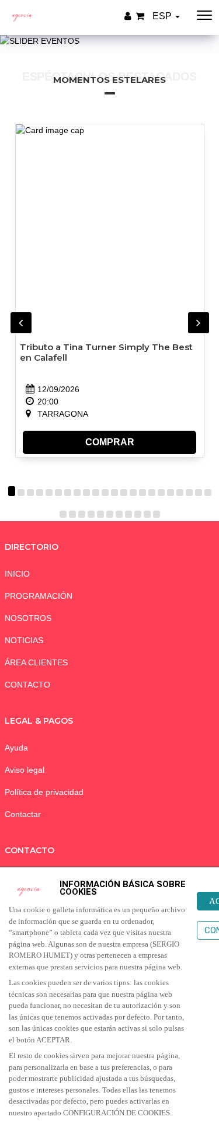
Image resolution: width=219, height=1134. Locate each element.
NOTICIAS (24, 640)
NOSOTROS (28, 618)
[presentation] (21, 322)
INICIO (17, 573)
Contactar (23, 814)
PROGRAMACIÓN (38, 596)
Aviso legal (24, 769)
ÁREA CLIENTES (36, 662)
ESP (163, 16)
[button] (11, 493)
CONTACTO (27, 684)
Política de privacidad (44, 792)
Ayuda (16, 747)
